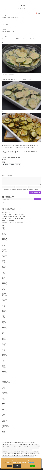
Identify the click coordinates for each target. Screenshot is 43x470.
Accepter (32, 466)
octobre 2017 (4, 356)
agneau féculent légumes (7, 442)
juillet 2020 (3, 316)
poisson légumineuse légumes (17, 453)
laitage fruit (20, 446)
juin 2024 (3, 259)
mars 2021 (3, 306)
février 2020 (4, 322)
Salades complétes (5, 425)
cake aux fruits (5, 444)
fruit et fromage (35, 444)
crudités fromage (13, 444)
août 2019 (3, 329)
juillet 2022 (3, 287)
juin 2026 (3, 229)
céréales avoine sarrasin (22, 444)
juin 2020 (3, 317)
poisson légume (17, 451)
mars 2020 (3, 321)
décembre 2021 (4, 295)
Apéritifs (3, 380)
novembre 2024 (4, 252)
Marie (3, 222)
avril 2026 (3, 232)
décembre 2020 (4, 310)
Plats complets (4, 416)
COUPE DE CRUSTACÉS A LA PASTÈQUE (8, 205)
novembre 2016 (4, 370)
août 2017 (3, 359)
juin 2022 (3, 288)
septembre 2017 (4, 357)
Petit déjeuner (4, 414)
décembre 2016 (4, 368)
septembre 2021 (4, 299)
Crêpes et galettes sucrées (6, 395)
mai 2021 (3, 304)
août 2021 (3, 300)
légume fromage (13, 448)
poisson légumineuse (6, 453)
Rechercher (37, 199)
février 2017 (4, 366)
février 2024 (4, 263)
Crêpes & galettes (5, 393)
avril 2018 (3, 349)
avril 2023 (3, 276)
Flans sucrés (4, 402)
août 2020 (3, 315)
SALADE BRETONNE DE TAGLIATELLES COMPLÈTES (10, 208)
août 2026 (3, 227)
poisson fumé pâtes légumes (8, 449)
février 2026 (4, 234)
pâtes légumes (37, 453)
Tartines (3, 431)
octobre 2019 (4, 327)
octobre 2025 (4, 239)
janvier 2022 (4, 294)
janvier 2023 (4, 279)
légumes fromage (25, 448)
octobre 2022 (4, 283)
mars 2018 (3, 350)
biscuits (32, 442)
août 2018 (3, 344)
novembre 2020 (4, 311)
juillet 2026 (3, 228)
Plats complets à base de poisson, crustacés (9, 417)
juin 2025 (3, 244)
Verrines (3, 433)
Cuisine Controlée (5, 397)
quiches (3, 422)
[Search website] (39, 1)
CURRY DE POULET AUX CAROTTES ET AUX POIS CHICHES (14, 222)
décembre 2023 (4, 266)
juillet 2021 (3, 301)
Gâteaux (3, 403)
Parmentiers (4, 413)
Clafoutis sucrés (4, 392)
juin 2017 (3, 361)
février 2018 (4, 351)
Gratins (3, 404)
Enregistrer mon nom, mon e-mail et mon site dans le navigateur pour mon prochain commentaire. (21, 189)
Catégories (3, 387)
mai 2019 (3, 333)
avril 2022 (3, 290)
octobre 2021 (4, 298)
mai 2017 (3, 362)
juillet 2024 (3, 257)
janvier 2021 (4, 309)
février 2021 (4, 307)
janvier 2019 (4, 338)
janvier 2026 (4, 235)
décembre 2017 (4, 354)
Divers (3, 398)
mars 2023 (3, 277)
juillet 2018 (3, 345)
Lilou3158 (3, 216)
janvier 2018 (4, 353)
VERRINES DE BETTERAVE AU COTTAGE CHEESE (9, 207)
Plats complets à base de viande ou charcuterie (9, 419)
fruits (4, 446)
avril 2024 (3, 261)
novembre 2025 (4, 238)
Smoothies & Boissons (5, 426)
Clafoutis (3, 389)
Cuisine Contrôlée (21, 6)
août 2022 (3, 285)
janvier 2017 (4, 367)
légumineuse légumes (34, 448)
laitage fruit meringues (28, 446)
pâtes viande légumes (26, 455)
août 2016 (3, 373)
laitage (8, 446)
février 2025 (4, 249)
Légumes (3, 405)
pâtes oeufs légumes (6, 455)
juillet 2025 (3, 243)
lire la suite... (31, 462)
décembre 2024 (4, 251)
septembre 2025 (4, 240)
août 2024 (3, 256)
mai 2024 (3, 260)
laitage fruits (36, 446)
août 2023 (3, 271)
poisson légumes (35, 451)
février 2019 (4, 337)
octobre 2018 (4, 342)
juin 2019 (3, 332)
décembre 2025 (4, 237)
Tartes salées (4, 428)
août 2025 (3, 241)
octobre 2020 (4, 312)
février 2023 (4, 278)
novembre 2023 (4, 267)
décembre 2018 (4, 339)
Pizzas (3, 415)
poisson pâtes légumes (29, 453)
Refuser (9, 466)
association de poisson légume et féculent (22, 442)
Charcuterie (4, 388)
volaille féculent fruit (29, 457)
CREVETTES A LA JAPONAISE (9, 220)
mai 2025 (3, 245)
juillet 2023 (3, 272)
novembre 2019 (4, 326)
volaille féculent (20, 457)
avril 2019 (3, 334)
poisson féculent (18, 449)
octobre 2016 (4, 371)
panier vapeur (4, 411)
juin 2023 (3, 273)
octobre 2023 (4, 268)
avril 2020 (3, 320)
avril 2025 (3, 246)
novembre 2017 (4, 355)
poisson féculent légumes (7, 451)
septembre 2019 (4, 328)
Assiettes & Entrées (5, 381)
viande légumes (12, 457)
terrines (3, 432)
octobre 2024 (4, 254)
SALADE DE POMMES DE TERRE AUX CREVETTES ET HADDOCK (14, 214)
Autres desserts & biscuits (6, 382)
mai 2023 (3, 274)
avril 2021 (3, 305)
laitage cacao (13, 446)
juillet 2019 (3, 331)
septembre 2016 (4, 372)
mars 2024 (3, 262)
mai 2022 (3, 289)
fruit (29, 444)
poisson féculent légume (27, 449)
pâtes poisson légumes (16, 455)
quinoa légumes (34, 455)
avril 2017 (3, 364)
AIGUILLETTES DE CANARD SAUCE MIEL (8, 204)
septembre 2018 (4, 343)
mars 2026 (3, 233)
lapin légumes (5, 448)
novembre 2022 (4, 282)
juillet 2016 (3, 375)
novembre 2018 (4, 340)
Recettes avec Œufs (5, 424)
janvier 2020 (4, 323)
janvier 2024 (4, 265)
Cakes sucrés (4, 386)
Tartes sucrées (4, 430)
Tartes (3, 427)
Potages (3, 421)
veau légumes (5, 457)
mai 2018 (3, 348)
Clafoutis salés (4, 391)
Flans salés (3, 400)
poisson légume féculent (25, 451)
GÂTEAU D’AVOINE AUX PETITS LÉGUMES (8, 209)
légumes (18, 448)
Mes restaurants (4, 410)
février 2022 (4, 293)
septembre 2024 (4, 255)
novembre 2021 (4, 296)
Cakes (3, 383)
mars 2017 (3, 365)
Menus (3, 409)
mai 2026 (3, 230)
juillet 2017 (3, 360)
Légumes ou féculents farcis (6, 408)
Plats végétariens (4, 420)
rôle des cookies (17, 466)
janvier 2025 (4, 250)
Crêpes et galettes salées (6, 394)
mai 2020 (3, 318)
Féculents (3, 399)
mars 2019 (3, 335)
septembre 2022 (4, 284)
